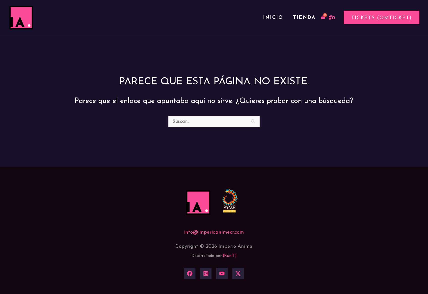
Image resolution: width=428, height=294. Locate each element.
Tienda (304, 17)
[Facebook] (189, 273)
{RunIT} (230, 256)
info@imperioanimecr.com (214, 232)
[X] (238, 273)
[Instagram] (206, 273)
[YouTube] (222, 273)
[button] (379, 17)
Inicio (273, 17)
